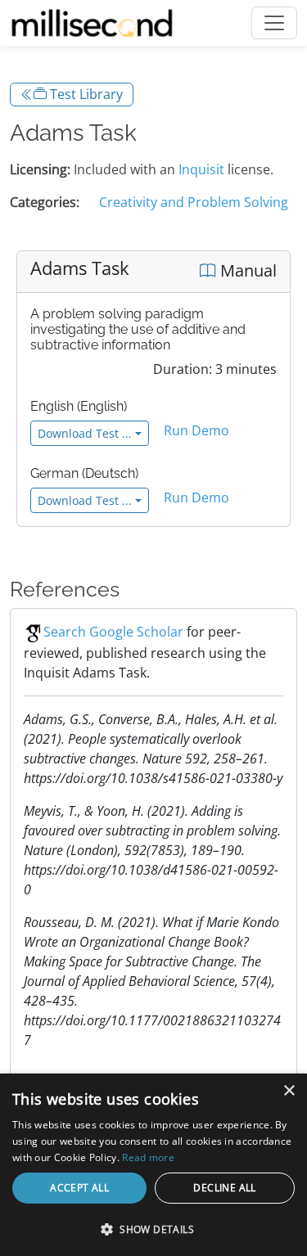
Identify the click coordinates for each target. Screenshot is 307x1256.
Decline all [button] (224, 1188)
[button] (153, 1229)
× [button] (288, 1091)
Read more (148, 1157)
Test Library (85, 94)
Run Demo (196, 430)
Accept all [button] (79, 1188)
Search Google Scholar (113, 632)
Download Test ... (85, 433)
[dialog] (153, 1165)
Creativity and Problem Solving (193, 202)
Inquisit (201, 169)
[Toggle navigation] (274, 23)
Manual (246, 270)
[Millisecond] (92, 23)
